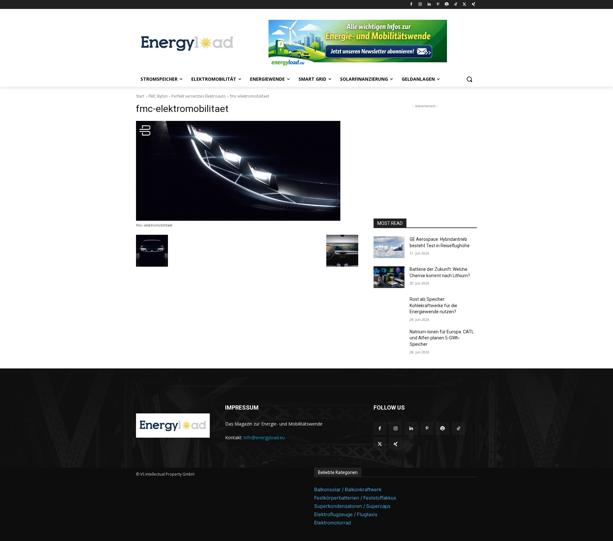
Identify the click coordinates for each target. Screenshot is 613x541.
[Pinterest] (438, 4)
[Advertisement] (425, 149)
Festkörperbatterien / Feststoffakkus (355, 498)
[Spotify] (446, 4)
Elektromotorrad (332, 523)
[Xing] (473, 4)
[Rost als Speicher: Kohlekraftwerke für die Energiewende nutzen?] (389, 307)
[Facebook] (411, 4)
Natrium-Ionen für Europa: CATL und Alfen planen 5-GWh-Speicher (442, 338)
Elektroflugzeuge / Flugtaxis (345, 514)
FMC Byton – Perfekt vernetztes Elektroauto (187, 96)
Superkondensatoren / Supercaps (352, 506)
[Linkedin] (429, 4)
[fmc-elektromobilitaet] (247, 171)
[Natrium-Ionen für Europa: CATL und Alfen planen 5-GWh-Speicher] (389, 340)
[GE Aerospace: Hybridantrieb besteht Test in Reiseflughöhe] (389, 247)
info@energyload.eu (264, 437)
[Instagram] (420, 4)
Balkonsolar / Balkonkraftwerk (348, 489)
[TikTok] (455, 4)
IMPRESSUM (242, 407)
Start (140, 96)
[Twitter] (464, 4)
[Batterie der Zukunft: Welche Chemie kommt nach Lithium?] (389, 277)
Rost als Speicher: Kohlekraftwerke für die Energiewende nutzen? (433, 305)
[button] (469, 79)
